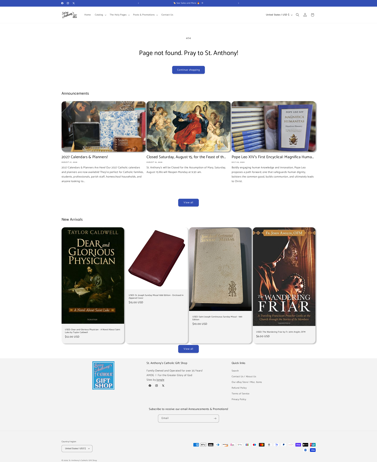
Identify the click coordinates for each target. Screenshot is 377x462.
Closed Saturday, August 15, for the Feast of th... (186, 157)
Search (235, 371)
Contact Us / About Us (244, 376)
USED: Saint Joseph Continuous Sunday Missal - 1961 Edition (217, 318)
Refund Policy (239, 388)
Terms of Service (240, 394)
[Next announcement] (238, 3)
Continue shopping (188, 70)
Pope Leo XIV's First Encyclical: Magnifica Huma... (273, 157)
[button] (100, 14)
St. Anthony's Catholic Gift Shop (83, 460)
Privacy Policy (239, 399)
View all (188, 202)
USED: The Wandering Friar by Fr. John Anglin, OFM (280, 332)
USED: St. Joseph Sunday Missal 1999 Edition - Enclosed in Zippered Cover (156, 296)
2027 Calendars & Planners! (85, 157)
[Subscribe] (215, 418)
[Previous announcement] (138, 3)
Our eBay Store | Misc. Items (247, 382)
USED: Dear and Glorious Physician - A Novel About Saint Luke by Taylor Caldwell (92, 331)
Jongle (160, 380)
